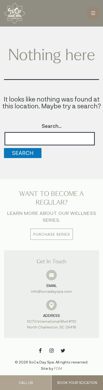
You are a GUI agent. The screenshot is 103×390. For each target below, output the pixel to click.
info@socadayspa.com (51, 288)
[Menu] (93, 13)
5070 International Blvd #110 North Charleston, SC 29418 (51, 321)
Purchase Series (51, 234)
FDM (58, 368)
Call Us (26, 383)
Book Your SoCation (77, 383)
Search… (52, 126)
